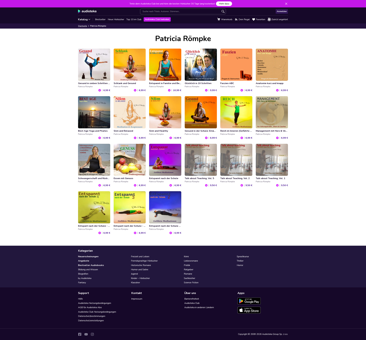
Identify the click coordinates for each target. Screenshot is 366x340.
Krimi (186, 256)
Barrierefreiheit (191, 298)
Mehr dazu (224, 3)
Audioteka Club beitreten (157, 19)
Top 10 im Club (133, 19)
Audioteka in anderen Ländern (199, 307)
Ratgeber (188, 269)
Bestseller (100, 19)
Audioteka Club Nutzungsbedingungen (97, 311)
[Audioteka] (87, 11)
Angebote (83, 260)
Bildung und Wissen (88, 269)
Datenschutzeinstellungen (91, 320)
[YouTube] (86, 334)
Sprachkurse (243, 256)
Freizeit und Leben (140, 256)
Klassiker (135, 282)
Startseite (82, 26)
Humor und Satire (139, 269)
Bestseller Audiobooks (91, 265)
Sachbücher (189, 278)
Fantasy (82, 282)
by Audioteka (84, 278)
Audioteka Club (192, 303)
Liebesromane (191, 260)
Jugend (134, 273)
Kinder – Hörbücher (140, 278)
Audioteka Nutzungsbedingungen (94, 303)
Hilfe (80, 298)
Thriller (240, 260)
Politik (187, 265)
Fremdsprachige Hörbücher (144, 260)
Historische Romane (141, 265)
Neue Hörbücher (116, 19)
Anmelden (282, 11)
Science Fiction (191, 282)
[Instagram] (92, 334)
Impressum (136, 298)
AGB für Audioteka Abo (90, 307)
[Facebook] (79, 334)
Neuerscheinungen (88, 256)
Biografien (83, 273)
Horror (240, 265)
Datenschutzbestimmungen (91, 316)
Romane (188, 273)
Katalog (83, 19)
